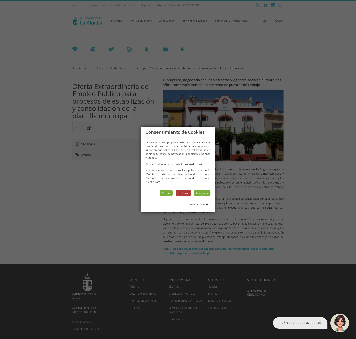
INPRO (206, 204)
